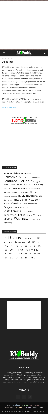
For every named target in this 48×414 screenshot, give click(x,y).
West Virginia (36, 219)
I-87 (34, 254)
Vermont (37, 215)
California (10, 177)
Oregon (8, 207)
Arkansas (27, 173)
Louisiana (7, 188)
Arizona (18, 173)
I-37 (33, 242)
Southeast (25, 405)
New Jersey (8, 200)
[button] (3, 53)
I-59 (30, 246)
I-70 (11, 250)
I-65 (40, 246)
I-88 (38, 254)
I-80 (36, 249)
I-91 (16, 257)
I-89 (5, 258)
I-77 (31, 250)
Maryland (24, 189)
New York (34, 200)
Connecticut (35, 177)
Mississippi (24, 192)
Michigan (7, 192)
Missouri (34, 192)
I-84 (20, 253)
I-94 (26, 258)
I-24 (5, 242)
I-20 (39, 238)
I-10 (18, 237)
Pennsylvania (22, 207)
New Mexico (20, 200)
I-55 (25, 246)
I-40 (6, 245)
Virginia (8, 218)
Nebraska (14, 196)
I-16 (29, 238)
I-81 (6, 253)
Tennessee (10, 215)
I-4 (5, 238)
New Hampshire (34, 196)
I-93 (22, 257)
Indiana (19, 185)
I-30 (23, 242)
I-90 (10, 257)
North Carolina (12, 203)
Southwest (27, 407)
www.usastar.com (9, 108)
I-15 (25, 238)
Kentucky (38, 184)
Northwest (19, 407)
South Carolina (12, 211)
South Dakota (28, 211)
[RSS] (24, 397)
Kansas (31, 185)
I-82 (10, 254)
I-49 (21, 246)
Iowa (25, 185)
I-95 (32, 257)
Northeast (16, 405)
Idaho (6, 185)
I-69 (5, 250)
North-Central (34, 405)
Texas (21, 214)
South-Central (9, 407)
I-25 (10, 242)
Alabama (8, 173)
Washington (22, 218)
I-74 (15, 250)
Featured (10, 181)
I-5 (9, 237)
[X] (30, 397)
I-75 (20, 249)
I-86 (30, 254)
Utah (29, 215)
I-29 (19, 242)
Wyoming (8, 222)
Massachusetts (36, 188)
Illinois (12, 185)
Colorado (23, 177)
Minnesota (15, 192)
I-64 (35, 246)
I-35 (28, 242)
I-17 (34, 238)
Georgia (35, 181)
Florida (24, 181)
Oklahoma (32, 204)
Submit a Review (38, 407)
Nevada (21, 196)
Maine (16, 188)
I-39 (38, 242)
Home (4, 58)
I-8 (13, 238)
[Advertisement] (24, 25)
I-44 (11, 246)
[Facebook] (18, 397)
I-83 (15, 254)
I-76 (26, 250)
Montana (7, 196)
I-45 (16, 246)
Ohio (25, 204)
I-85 (25, 253)
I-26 (15, 242)
